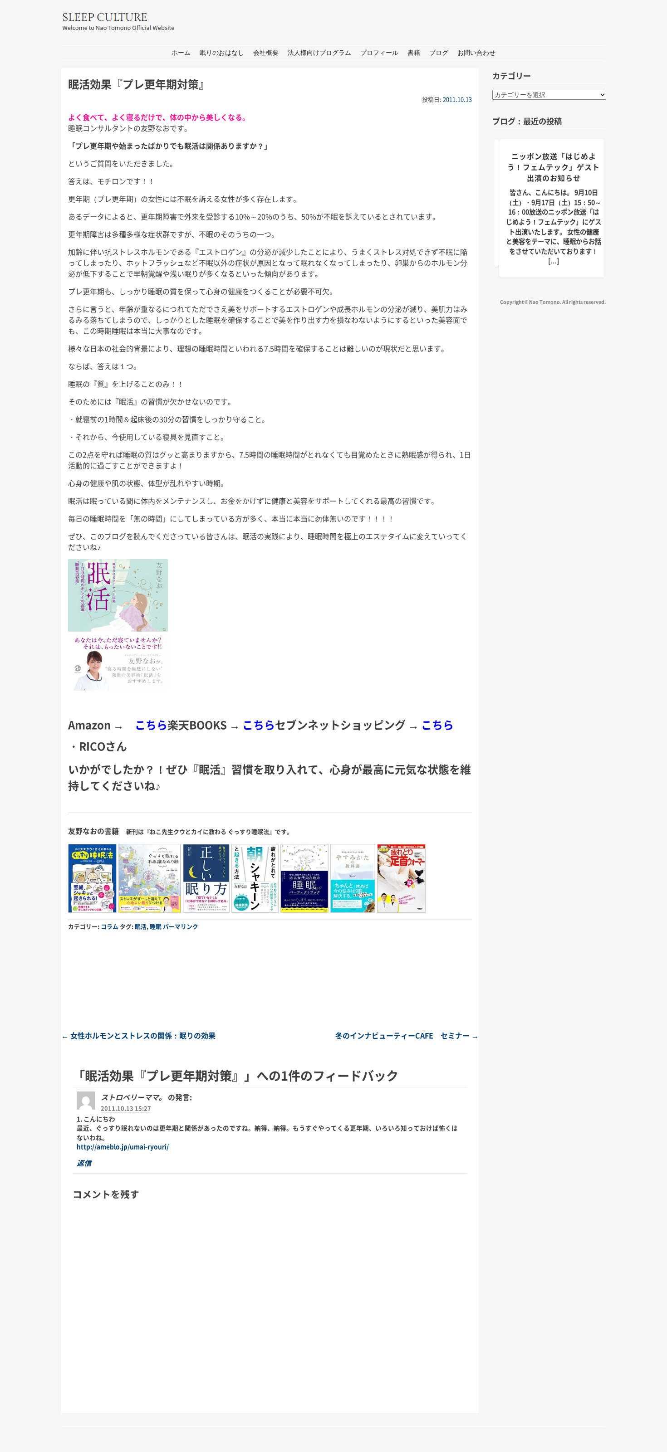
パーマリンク (180, 926)
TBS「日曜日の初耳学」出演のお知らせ (553, 161)
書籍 (413, 53)
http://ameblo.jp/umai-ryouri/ (123, 1146)
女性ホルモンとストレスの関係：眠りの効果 (138, 1035)
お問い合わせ (476, 53)
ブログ (438, 53)
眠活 (141, 926)
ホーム (181, 53)
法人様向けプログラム (319, 53)
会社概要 (266, 53)
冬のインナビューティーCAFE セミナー (407, 1035)
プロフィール (379, 53)
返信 (84, 1162)
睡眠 (156, 926)
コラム (109, 926)
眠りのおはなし (222, 53)
